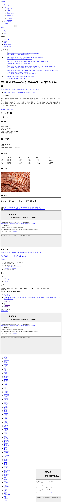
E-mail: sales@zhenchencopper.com (12, 266)
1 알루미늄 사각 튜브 (50, 297)
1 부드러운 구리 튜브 (9, 297)
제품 (5, 7)
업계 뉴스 (9, 20)
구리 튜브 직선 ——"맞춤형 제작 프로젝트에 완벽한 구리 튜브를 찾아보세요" (24, 209)
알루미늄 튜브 (10, 15)
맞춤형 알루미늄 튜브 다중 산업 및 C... (17, 78)
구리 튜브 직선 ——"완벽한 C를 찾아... (13, 256)
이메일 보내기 (4, 311)
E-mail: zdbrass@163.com (10, 268)
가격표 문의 (4, 289)
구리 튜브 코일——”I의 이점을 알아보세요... (18, 54)
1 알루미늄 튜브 (19, 297)
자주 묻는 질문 (7, 21)
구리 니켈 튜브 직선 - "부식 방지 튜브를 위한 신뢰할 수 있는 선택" (22, 207)
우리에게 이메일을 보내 (7, 109)
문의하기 (6, 23)
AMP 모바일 (7, 295)
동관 (8, 12)
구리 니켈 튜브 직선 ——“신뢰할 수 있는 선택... (19, 59)
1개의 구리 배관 (40, 297)
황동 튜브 (9, 9)
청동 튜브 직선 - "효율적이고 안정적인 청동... (19, 63)
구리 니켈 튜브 (11, 13)
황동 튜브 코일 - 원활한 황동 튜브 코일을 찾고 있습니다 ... (22, 73)
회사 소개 (6, 5)
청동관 (8, 10)
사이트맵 (6, 294)
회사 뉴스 (9, 18)
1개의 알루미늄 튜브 (29, 297)
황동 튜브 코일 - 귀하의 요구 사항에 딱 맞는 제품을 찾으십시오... (24, 67)
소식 (5, 16)
